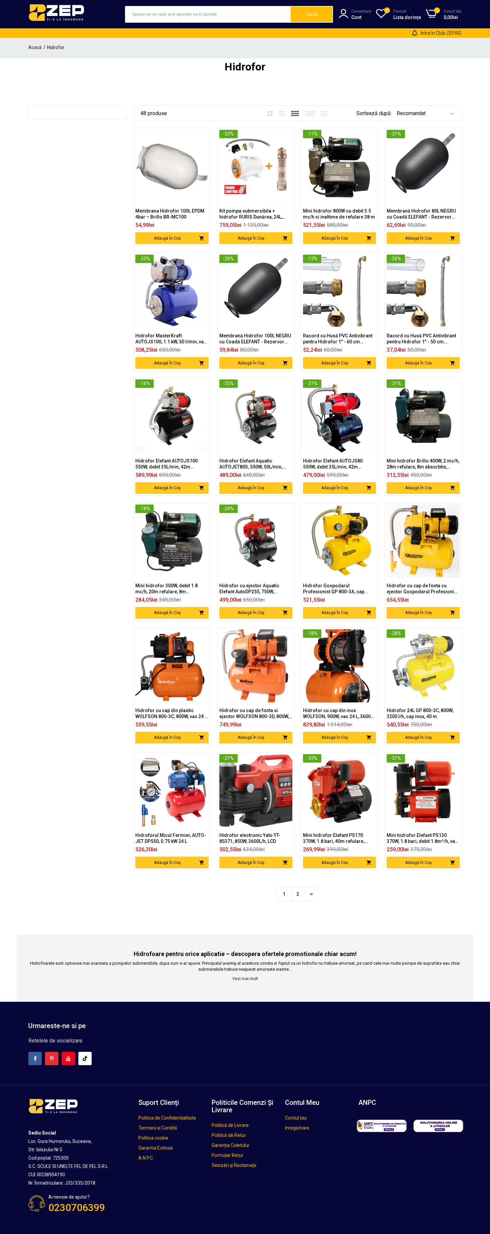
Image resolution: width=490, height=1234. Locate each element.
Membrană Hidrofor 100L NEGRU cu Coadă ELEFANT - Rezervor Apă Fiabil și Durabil (255, 339)
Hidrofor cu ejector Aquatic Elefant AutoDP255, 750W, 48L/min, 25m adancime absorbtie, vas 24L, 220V (249, 589)
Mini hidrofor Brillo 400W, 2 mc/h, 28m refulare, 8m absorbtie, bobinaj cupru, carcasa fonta (423, 464)
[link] (203, 135)
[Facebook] (35, 1058)
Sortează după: (374, 113)
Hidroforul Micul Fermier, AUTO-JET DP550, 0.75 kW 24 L (170, 838)
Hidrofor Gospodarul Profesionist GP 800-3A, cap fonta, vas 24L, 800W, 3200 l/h (334, 589)
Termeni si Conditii (157, 1128)
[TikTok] (85, 1058)
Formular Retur (227, 1155)
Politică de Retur (229, 1135)
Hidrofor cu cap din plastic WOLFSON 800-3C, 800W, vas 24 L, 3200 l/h (171, 713)
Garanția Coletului (230, 1145)
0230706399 (76, 1207)
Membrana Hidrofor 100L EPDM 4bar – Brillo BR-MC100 (169, 214)
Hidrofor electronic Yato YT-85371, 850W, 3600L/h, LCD (249, 838)
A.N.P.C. (146, 1158)
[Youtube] (68, 1058)
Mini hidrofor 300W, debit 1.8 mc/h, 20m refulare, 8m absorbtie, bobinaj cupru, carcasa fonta (171, 589)
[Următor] (311, 894)
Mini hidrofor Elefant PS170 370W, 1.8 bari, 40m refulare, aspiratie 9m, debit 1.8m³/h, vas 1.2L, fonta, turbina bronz (337, 838)
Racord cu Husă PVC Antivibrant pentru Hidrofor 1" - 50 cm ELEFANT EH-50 (421, 339)
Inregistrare (297, 1128)
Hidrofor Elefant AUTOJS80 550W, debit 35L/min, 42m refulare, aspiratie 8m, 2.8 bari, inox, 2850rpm (336, 464)
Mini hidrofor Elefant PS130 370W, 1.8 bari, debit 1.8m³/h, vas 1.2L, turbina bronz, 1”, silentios (422, 838)
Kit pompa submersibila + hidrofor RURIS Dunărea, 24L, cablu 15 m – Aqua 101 (250, 214)
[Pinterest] (51, 1058)
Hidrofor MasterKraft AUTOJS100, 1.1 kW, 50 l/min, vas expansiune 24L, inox (170, 339)
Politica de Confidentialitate (167, 1118)
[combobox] (208, 14)
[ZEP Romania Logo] (56, 14)
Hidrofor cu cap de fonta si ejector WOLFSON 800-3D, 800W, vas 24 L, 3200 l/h (254, 713)
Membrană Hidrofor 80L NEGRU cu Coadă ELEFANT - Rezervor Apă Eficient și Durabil (421, 214)
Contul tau (296, 1118)
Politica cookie (153, 1138)
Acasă (35, 47)
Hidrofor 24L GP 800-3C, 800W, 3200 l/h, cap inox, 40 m (420, 713)
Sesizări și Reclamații (234, 1165)
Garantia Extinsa (155, 1148)
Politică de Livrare (230, 1125)
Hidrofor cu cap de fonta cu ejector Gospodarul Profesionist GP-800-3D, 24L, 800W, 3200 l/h (422, 589)
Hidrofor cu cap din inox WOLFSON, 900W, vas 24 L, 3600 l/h (337, 713)
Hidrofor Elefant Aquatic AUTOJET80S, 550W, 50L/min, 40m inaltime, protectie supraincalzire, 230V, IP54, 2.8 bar (255, 464)
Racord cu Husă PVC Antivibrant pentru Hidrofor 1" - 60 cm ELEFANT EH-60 (337, 339)
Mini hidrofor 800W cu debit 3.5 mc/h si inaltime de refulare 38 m (339, 214)
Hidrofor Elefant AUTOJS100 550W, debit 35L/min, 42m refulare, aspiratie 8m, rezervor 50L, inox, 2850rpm (169, 464)
